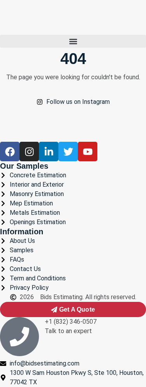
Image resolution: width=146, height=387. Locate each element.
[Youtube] (87, 151)
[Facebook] (9, 151)
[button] (73, 41)
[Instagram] (29, 151)
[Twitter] (68, 151)
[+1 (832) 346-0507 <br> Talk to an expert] (19, 336)
